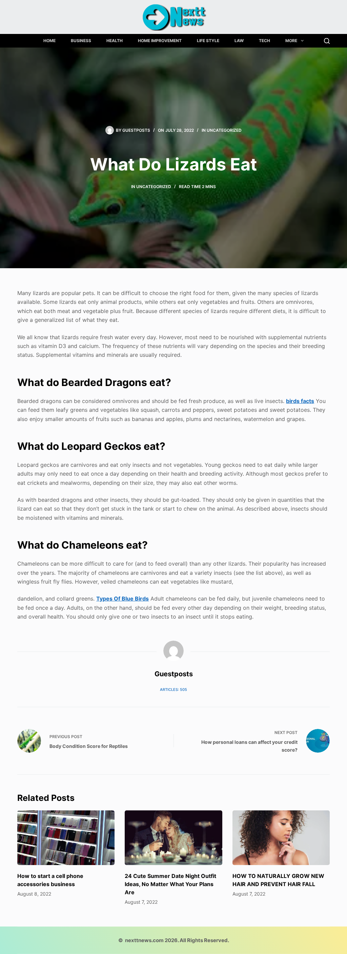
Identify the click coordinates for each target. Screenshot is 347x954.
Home (49, 40)
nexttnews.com (144, 940)
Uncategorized (224, 130)
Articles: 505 (173, 689)
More (291, 40)
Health (114, 40)
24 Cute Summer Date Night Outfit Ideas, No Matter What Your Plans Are (170, 884)
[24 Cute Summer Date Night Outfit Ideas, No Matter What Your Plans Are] (173, 837)
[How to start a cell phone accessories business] (66, 837)
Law (239, 40)
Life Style (208, 40)
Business (81, 40)
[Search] (327, 41)
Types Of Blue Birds (122, 598)
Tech (264, 40)
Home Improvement (160, 40)
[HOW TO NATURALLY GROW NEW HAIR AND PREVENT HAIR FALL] (281, 837)
